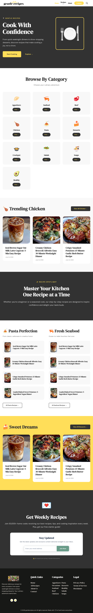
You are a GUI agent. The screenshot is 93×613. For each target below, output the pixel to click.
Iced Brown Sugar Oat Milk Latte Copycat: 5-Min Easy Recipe (15, 250)
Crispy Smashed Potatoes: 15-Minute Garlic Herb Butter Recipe (75, 252)
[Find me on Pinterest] (11, 600)
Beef (54, 591)
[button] (86, 3)
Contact (79, 3)
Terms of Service (80, 585)
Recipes (63, 2)
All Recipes (35, 585)
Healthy (65, 588)
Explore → (29, 54)
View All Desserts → (80, 427)
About (70, 3)
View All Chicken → (80, 209)
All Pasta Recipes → (12, 405)
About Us (34, 588)
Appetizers (56, 582)
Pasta (64, 582)
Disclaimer (77, 588)
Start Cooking (12, 54)
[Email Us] (15, 600)
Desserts (65, 585)
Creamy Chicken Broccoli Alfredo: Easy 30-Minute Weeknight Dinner (46, 252)
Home (57, 3)
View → (16, 109)
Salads (64, 591)
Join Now (63, 549)
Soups (64, 593)
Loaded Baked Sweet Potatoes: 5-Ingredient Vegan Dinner (25, 393)
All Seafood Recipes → (59, 405)
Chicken (55, 593)
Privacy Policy (79, 582)
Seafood (55, 588)
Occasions (56, 585)
